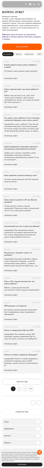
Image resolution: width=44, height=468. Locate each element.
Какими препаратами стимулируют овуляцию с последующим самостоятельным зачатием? (21, 148)
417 (31, 389)
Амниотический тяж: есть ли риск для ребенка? (22, 226)
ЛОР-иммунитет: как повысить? (15, 306)
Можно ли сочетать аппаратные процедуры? (20, 355)
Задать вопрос (22, 47)
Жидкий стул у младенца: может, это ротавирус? (18, 254)
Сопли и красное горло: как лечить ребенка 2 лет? (21, 90)
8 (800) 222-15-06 (34, 4)
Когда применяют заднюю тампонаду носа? (20, 175)
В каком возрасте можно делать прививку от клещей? (20, 66)
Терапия (18, 54)
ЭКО (39, 54)
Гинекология (29, 54)
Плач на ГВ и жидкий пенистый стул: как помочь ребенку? (19, 282)
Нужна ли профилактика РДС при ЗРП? (19, 330)
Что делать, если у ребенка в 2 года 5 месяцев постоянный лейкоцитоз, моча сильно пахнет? (21, 119)
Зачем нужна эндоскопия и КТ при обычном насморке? (20, 201)
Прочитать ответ (10, 78)
